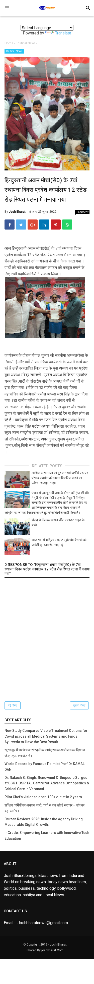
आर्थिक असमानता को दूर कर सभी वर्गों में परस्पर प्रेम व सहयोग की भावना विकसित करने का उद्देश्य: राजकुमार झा (60, 478)
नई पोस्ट (12, 705)
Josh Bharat (58, 944)
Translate (63, 33)
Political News (14, 51)
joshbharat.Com (52, 950)
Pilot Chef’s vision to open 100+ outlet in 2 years (43, 797)
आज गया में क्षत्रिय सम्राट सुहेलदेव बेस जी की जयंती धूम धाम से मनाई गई (59, 542)
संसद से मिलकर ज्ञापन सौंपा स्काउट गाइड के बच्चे (58, 522)
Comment (82, 212)
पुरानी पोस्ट (79, 705)
